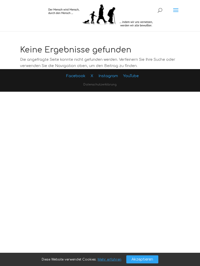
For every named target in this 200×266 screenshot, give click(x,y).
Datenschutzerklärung (100, 84)
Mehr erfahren (109, 259)
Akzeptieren (142, 259)
